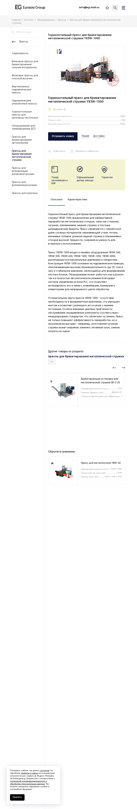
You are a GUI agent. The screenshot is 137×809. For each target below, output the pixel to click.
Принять (17, 797)
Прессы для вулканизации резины (24, 183)
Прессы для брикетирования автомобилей (22, 140)
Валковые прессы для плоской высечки (25, 77)
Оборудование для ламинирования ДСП (24, 127)
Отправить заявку (63, 136)
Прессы (23, 42)
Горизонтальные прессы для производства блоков (25, 115)
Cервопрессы (20, 53)
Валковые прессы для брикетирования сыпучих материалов (25, 65)
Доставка (99, 136)
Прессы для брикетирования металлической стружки (22, 155)
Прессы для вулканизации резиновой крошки (23, 171)
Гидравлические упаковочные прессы (24, 102)
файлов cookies (29, 773)
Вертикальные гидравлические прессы (21, 90)
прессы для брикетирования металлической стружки (86, 356)
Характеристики (77, 200)
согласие (44, 771)
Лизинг (86, 136)
